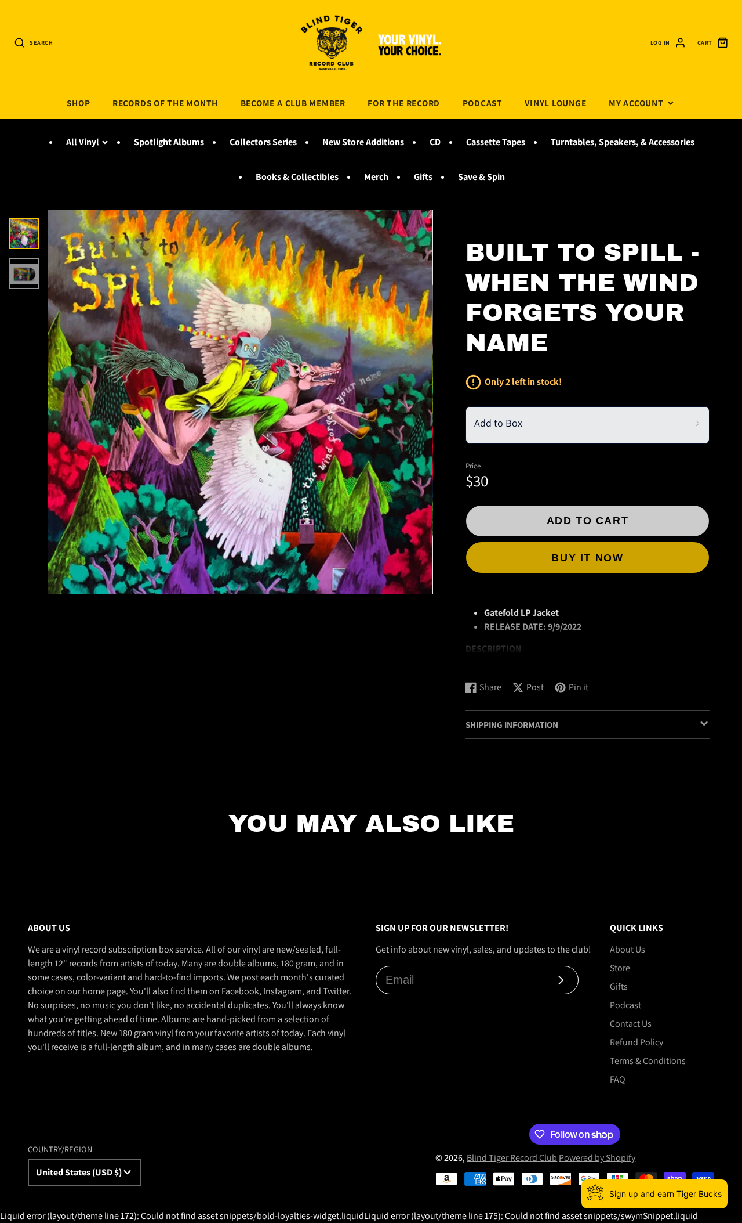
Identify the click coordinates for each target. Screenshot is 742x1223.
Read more (488, 659)
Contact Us (631, 1024)
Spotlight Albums (169, 142)
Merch (376, 177)
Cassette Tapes (495, 142)
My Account (636, 103)
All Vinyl (82, 142)
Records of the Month (165, 103)
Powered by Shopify (597, 1158)
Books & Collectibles (297, 177)
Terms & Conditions (648, 1061)
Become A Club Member (293, 103)
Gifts (423, 177)
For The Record (404, 103)
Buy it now (587, 557)
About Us (627, 949)
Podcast (483, 103)
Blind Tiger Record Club (512, 1158)
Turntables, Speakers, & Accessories (622, 142)
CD (435, 142)
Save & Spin (481, 177)
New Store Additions (363, 142)
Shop (78, 103)
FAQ (617, 1079)
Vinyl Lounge (555, 103)
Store (620, 968)
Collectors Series (263, 142)
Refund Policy (636, 1042)
